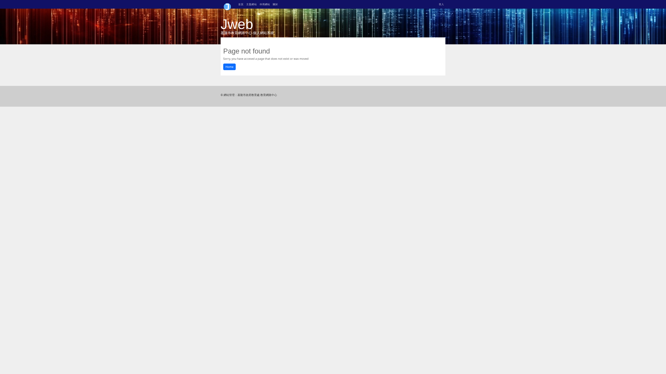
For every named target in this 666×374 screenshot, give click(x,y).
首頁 (241, 4)
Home (229, 67)
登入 (441, 4)
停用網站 (265, 4)
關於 (275, 4)
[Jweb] (227, 4)
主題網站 (251, 4)
